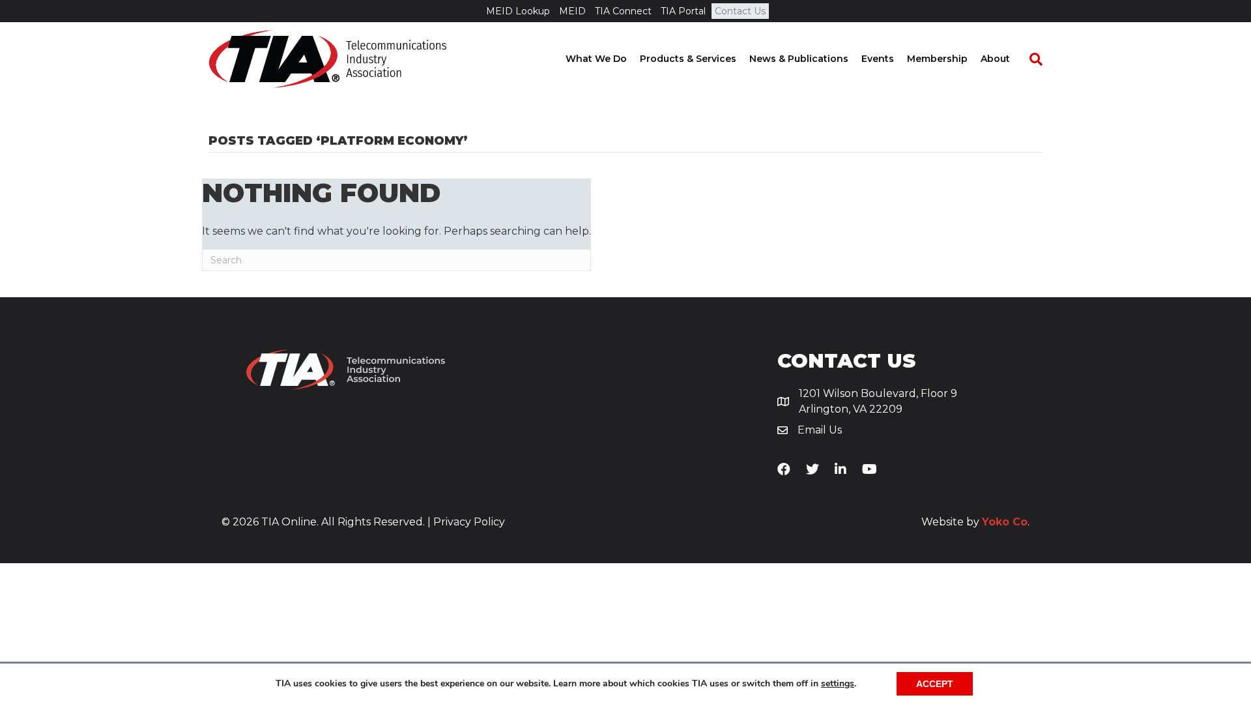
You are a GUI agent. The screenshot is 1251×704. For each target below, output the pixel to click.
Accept (934, 684)
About (995, 59)
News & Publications (798, 59)
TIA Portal (683, 11)
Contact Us (740, 11)
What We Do (596, 59)
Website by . (975, 522)
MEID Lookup (518, 11)
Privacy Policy (469, 522)
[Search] (1029, 59)
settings (837, 684)
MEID (572, 11)
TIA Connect (623, 11)
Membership (937, 59)
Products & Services (688, 59)
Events (877, 59)
